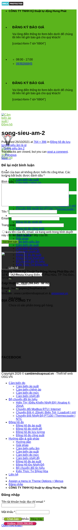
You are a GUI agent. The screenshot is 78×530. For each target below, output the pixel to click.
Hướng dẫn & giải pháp (24, 438)
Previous (9, 155)
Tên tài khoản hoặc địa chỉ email (23, 501)
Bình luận (8, 181)
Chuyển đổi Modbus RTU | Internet (38, 409)
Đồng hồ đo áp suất (28, 254)
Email (6, 218)
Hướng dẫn (23, 441)
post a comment (57, 151)
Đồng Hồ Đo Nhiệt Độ (30, 258)
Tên (4, 211)
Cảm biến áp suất (27, 179)
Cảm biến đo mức (27, 248)
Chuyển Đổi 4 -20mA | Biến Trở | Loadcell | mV (46, 412)
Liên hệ (13, 474)
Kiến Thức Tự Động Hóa (32, 264)
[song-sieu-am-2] (12, 148)
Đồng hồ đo (16, 215)
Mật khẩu (8, 511)
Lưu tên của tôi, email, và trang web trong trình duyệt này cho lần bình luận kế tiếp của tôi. (37, 233)
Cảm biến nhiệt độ (28, 251)
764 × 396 (40, 141)
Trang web (8, 225)
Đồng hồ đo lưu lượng (30, 432)
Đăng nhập (36, 519)
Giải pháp (22, 238)
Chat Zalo (13, 518)
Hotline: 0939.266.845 (20, 523)
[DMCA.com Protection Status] (12, 4)
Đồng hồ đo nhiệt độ (29, 222)
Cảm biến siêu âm (27, 241)
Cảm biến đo (17, 383)
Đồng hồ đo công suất (30, 228)
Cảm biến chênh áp (28, 182)
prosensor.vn (60, 293)
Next (6, 158)
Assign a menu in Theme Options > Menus (36, 481)
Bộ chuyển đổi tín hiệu (30, 261)
